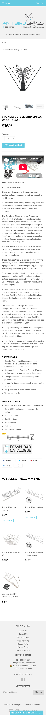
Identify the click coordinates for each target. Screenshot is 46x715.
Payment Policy (23, 637)
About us (23, 630)
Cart (42, 3)
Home (4, 42)
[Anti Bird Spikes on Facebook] (23, 680)
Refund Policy (23, 644)
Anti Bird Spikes (16, 704)
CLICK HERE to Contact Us (28, 713)
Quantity (5, 134)
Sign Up (38, 692)
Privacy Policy (23, 647)
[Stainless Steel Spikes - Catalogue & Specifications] (17, 453)
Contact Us (23, 634)
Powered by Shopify (32, 704)
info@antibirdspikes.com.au (24, 662)
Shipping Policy (23, 640)
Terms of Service (23, 650)
